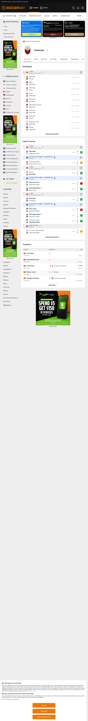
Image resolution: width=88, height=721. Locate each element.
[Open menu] (82, 8)
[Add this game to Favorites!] (24, 77)
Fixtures (53, 59)
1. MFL (5, 27)
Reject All (44, 711)
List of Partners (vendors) (10, 699)
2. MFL (5, 30)
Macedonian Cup (8, 33)
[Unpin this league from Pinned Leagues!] (54, 157)
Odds (36, 59)
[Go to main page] (15, 8)
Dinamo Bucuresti (60, 266)
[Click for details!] (53, 77)
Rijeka (56, 272)
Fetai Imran (30, 266)
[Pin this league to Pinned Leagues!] (42, 72)
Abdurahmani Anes (33, 260)
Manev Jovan (31, 272)
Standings (64, 59)
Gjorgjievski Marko (33, 278)
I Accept (44, 705)
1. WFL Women (8, 37)
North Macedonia (33, 41)
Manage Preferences (44, 717)
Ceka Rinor (30, 253)
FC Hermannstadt (60, 278)
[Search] (73, 8)
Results (44, 59)
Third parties (32, 691)
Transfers (75, 59)
